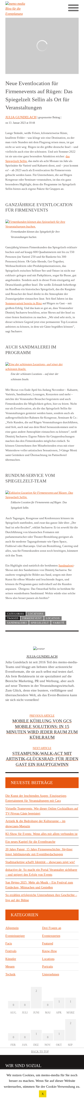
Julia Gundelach (21, 117)
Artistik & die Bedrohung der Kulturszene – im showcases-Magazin (35, 823)
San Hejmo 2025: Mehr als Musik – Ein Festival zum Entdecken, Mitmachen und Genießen (39, 885)
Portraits (47, 966)
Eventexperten (51, 936)
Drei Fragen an (51, 928)
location (53, 618)
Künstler (10, 959)
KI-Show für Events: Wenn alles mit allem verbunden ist (41, 834)
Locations (35, 613)
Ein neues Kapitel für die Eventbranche (30, 841)
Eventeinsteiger (15, 936)
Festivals (10, 951)
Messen (10, 966)
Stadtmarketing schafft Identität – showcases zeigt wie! (40, 862)
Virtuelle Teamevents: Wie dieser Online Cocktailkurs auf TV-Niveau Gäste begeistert (41, 811)
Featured (47, 943)
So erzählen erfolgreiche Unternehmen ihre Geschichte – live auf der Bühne (41, 897)
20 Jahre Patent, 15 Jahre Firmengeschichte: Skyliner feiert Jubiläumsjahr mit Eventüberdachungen (39, 852)
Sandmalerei (65, 565)
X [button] (43, 1094)
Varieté (59, 622)
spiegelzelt (40, 622)
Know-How (49, 951)
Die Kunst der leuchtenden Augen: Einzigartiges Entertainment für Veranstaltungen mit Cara (35, 798)
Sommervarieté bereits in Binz (23, 303)
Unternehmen (50, 974)
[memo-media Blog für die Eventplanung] (23, 8)
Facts (8, 943)
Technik (10, 974)
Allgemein (12, 928)
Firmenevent (32, 618)
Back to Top (40, 1051)
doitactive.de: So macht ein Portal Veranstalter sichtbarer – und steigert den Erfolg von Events (41, 872)
